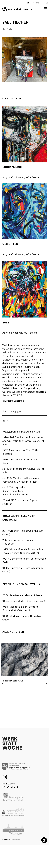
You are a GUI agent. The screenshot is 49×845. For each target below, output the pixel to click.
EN (28, 3)
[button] (2, 683)
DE (37, 3)
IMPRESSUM (8, 783)
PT (42, 3)
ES (47, 3)
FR (33, 3)
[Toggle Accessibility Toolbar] (44, 840)
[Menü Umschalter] (45, 9)
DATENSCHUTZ (10, 786)
